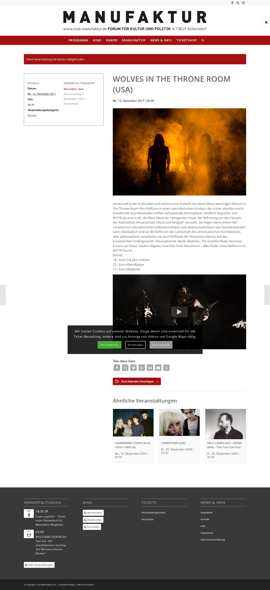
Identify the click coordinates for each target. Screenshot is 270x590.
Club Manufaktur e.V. (47, 584)
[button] (117, 367)
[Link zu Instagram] (243, 2)
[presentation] (133, 424)
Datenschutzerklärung (213, 539)
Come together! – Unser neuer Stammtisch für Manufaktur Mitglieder (50, 520)
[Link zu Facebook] (232, 2)
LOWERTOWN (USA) (173, 443)
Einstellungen (135, 344)
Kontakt (205, 519)
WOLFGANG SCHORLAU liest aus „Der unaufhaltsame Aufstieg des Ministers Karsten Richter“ (51, 545)
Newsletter (207, 512)
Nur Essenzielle (161, 344)
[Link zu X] (237, 2)
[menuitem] (78, 40)
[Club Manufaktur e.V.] (135, 20)
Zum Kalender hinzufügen (137, 381)
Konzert (32, 115)
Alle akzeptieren (109, 344)
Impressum (207, 532)
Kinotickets (148, 519)
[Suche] (201, 40)
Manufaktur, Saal (73, 89)
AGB (203, 526)
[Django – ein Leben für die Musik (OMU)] (3, 295)
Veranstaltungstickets (153, 512)
